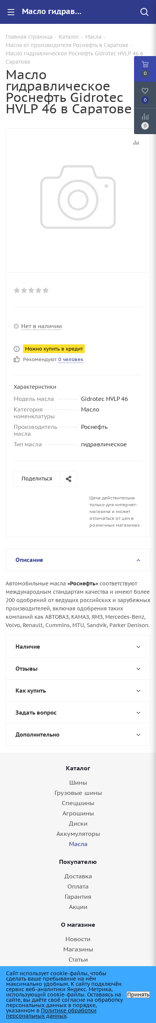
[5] (46, 290)
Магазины (78, 949)
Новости (78, 939)
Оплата (78, 886)
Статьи (78, 959)
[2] (24, 290)
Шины (78, 782)
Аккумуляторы (78, 833)
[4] (38, 290)
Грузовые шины (78, 792)
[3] (31, 290)
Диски (78, 823)
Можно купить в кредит (54, 349)
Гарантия (78, 896)
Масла (78, 844)
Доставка (78, 876)
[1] (17, 290)
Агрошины (78, 813)
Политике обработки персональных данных (51, 1013)
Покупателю (78, 861)
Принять (138, 994)
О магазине (78, 924)
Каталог (78, 768)
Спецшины (78, 803)
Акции (78, 906)
